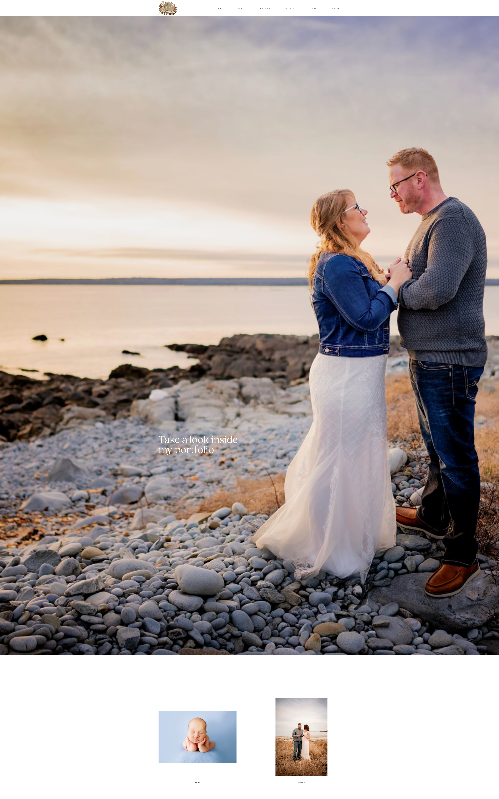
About (241, 8)
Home (220, 8)
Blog (314, 8)
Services (265, 8)
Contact (336, 8)
